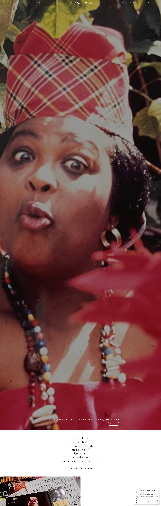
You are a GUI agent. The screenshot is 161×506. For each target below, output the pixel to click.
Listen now (113, 424)
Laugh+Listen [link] (39, 3)
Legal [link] (117, 3)
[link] (80, 3)
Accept (147, 501)
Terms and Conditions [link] (146, 3)
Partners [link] (124, 3)
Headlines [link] (133, 3)
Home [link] (12, 3)
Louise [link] (19, 3)
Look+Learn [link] (27, 3)
